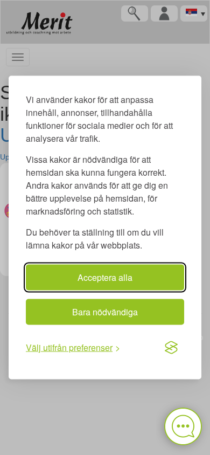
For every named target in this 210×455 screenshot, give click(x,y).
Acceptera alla (105, 277)
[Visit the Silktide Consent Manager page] (171, 348)
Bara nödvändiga (105, 312)
